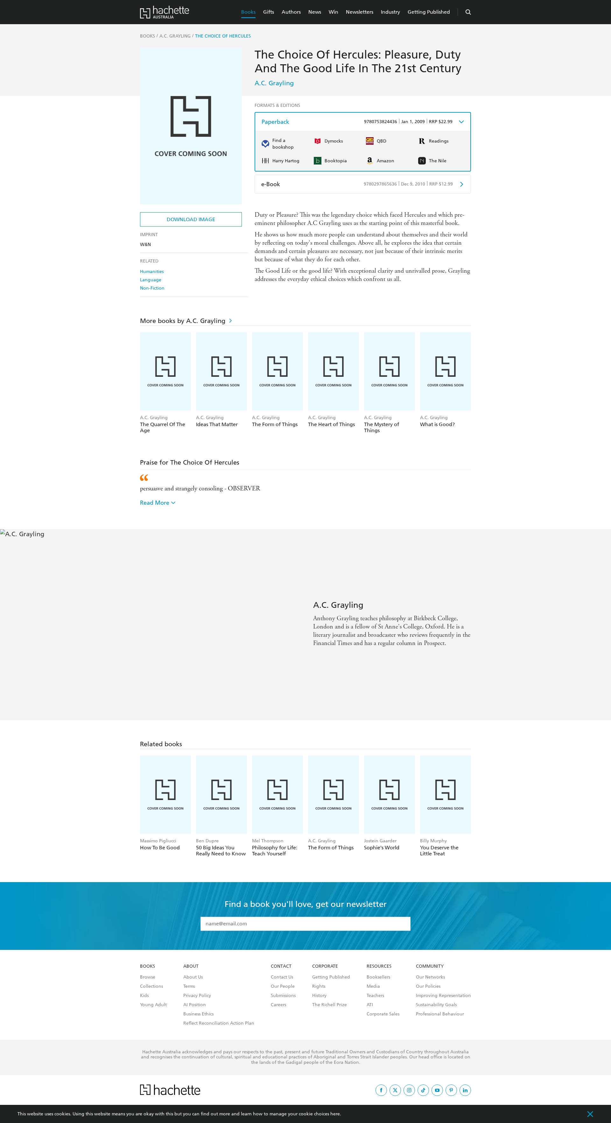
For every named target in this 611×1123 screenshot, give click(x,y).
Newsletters (359, 12)
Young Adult (153, 1005)
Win (333, 12)
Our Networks (430, 977)
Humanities (152, 271)
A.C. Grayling (274, 83)
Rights (318, 986)
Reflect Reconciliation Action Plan (218, 1023)
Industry (390, 12)
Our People (283, 986)
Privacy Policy (197, 995)
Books (248, 12)
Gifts (268, 12)
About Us (193, 977)
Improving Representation (443, 995)
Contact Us (282, 977)
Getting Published (429, 12)
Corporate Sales (383, 1014)
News (314, 12)
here (335, 1114)
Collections (151, 986)
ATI (370, 1005)
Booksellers (378, 977)
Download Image (191, 219)
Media (373, 986)
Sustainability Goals (436, 1005)
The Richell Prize (329, 1005)
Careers (278, 1005)
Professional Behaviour (440, 1014)
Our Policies (428, 986)
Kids (144, 995)
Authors (291, 12)
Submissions (283, 995)
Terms (189, 986)
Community (430, 966)
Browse (147, 977)
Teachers (375, 995)
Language (150, 280)
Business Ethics (198, 1014)
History (319, 995)
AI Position (194, 1005)
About (191, 966)
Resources (379, 966)
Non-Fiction (152, 288)
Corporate (325, 966)
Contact (281, 966)
